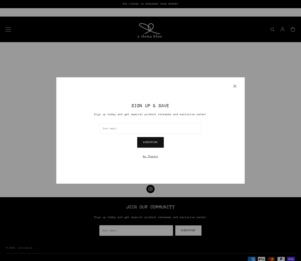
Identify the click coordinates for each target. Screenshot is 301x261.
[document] (150, 130)
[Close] (235, 85)
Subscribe (150, 142)
